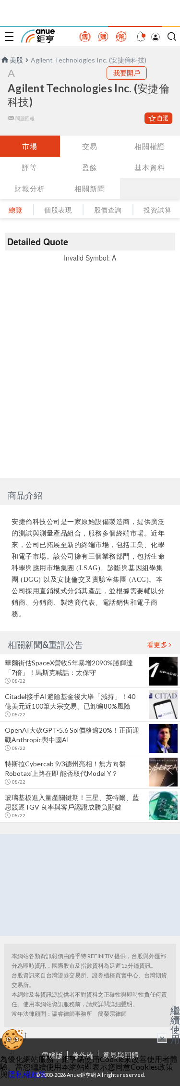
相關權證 (149, 146)
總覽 (16, 210)
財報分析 (29, 188)
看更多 (157, 644)
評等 (29, 167)
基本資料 (149, 167)
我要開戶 (126, 73)
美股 (16, 60)
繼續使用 (175, 1024)
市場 (29, 146)
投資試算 (157, 210)
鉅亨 (38, 36)
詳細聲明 (120, 1004)
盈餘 (89, 167)
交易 (89, 146)
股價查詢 (108, 210)
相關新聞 (89, 188)
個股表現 (58, 210)
